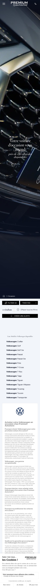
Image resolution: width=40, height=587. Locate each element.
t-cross (15, 367)
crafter (14, 341)
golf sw (15, 350)
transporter (16, 397)
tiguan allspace (18, 385)
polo (13, 363)
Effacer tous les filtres (29, 310)
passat (14, 354)
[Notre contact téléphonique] (35, 4)
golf (13, 346)
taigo (14, 376)
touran (14, 393)
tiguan (14, 380)
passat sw (16, 359)
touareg (15, 389)
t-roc (14, 372)
